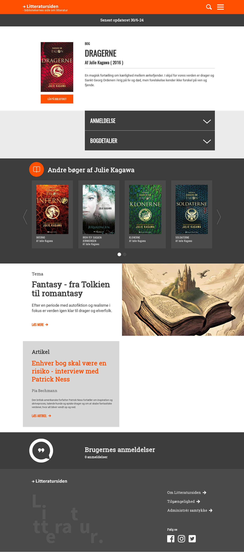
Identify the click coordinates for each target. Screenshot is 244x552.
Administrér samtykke (187, 510)
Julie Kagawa (99, 62)
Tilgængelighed (181, 501)
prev (25, 216)
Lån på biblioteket (57, 99)
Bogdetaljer (103, 140)
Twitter (192, 538)
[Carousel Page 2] (124, 254)
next (219, 216)
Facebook (170, 538)
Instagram (181, 538)
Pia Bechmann (44, 390)
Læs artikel (39, 415)
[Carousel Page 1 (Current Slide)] (119, 254)
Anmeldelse (102, 121)
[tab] (150, 120)
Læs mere (48, 241)
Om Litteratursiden (184, 492)
